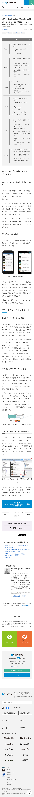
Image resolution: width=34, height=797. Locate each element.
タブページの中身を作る (19, 112)
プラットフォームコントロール (21, 131)
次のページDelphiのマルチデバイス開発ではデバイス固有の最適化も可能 (17, 504)
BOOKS (22, 728)
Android (22, 32)
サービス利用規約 (11, 779)
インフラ (28, 7)
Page (6, 49)
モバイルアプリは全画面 (21, 63)
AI (7, 7)
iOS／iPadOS (16, 32)
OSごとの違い (18, 53)
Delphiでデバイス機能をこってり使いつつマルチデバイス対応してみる (17, 555)
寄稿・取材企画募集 (9, 713)
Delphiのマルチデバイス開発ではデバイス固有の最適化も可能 (21, 150)
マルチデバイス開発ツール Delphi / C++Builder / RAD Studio (21, 160)
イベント (4, 728)
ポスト (23, 535)
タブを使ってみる (18, 81)
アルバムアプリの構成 (20, 114)
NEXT (28, 514)
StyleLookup (17, 107)
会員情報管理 (10, 772)
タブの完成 (17, 109)
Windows (10, 32)
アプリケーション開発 (16, 7)
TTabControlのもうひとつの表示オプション (22, 92)
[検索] (3, 7)
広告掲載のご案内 (25, 713)
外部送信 (9, 784)
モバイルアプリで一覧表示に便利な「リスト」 (22, 125)
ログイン (18, 675)
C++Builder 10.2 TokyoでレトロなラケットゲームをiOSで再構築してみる (17, 550)
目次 (17, 39)
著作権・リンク (11, 770)
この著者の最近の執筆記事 (18, 596)
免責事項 (9, 774)
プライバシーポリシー (12, 782)
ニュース (4, 720)
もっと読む (7, 557)
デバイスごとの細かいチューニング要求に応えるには (22, 155)
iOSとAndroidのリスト (20, 128)
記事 (21, 720)
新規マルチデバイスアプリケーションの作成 (22, 85)
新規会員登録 (17, 670)
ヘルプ (8, 767)
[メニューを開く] (2, 2)
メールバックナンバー (18, 666)
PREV (5, 514)
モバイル (4, 32)
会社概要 (9, 777)
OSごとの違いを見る (20, 88)
